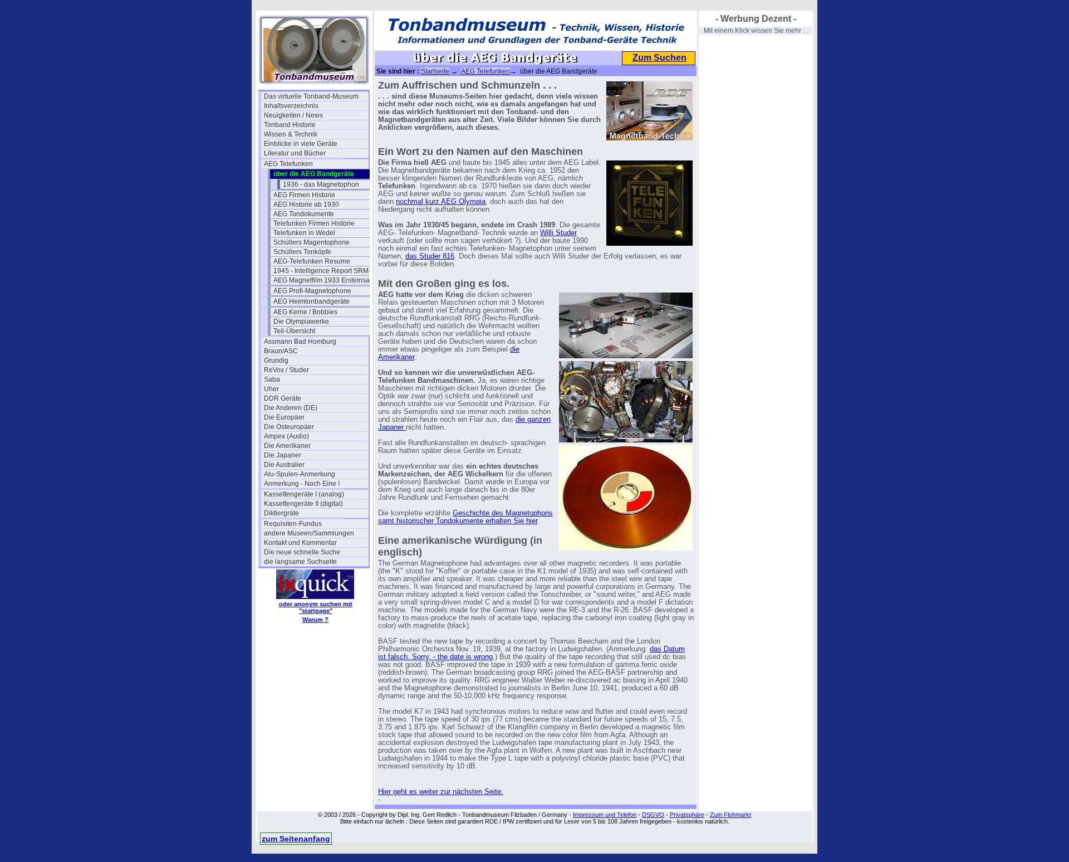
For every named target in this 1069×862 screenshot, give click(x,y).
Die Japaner (282, 455)
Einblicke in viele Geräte (300, 144)
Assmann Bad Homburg (300, 341)
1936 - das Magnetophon (321, 184)
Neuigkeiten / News (293, 115)
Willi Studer (558, 233)
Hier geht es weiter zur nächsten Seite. (440, 792)
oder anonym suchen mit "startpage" (315, 607)
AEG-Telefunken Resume (311, 261)
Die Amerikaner (287, 446)
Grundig (276, 360)
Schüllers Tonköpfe (302, 252)
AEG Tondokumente (303, 214)
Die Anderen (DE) (290, 408)
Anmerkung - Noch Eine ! (302, 484)
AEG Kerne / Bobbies (305, 312)
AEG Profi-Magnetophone (312, 291)
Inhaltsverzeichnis (291, 106)
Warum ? (315, 619)
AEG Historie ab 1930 (306, 204)
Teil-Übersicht (294, 331)
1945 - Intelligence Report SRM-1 (324, 271)
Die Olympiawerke (301, 321)
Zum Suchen (659, 57)
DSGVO (653, 814)
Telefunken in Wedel (304, 233)
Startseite (435, 71)
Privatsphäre (687, 814)
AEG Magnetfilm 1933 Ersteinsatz (324, 280)
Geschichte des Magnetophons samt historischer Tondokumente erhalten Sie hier (465, 517)
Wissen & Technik (290, 134)
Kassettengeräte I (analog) (304, 494)
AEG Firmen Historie (304, 195)
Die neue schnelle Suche (302, 552)
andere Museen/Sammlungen (309, 533)
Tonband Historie (290, 125)
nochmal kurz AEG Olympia (441, 202)
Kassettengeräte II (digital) (303, 504)
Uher (271, 389)
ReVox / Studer (286, 370)
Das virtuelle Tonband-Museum (311, 96)
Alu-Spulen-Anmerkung (299, 474)
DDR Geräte (282, 398)
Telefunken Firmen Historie (314, 223)
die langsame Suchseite (300, 562)
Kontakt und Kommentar (300, 543)
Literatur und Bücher (295, 153)
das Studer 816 (429, 256)
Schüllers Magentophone (311, 242)
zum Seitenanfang (296, 838)
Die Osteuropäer (289, 427)
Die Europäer (284, 417)
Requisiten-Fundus (293, 524)
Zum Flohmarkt (730, 814)
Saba (272, 379)
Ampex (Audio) (286, 436)
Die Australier (284, 465)
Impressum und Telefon (604, 814)
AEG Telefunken (288, 164)
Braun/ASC (281, 351)
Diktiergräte (281, 513)
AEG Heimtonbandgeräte (311, 301)
